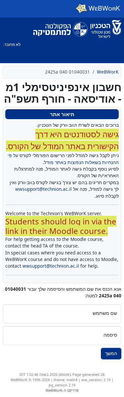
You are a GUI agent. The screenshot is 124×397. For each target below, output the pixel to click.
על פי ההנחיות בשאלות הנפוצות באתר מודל (63, 158)
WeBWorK (107, 72)
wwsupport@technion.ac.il (43, 189)
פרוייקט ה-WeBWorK (62, 390)
